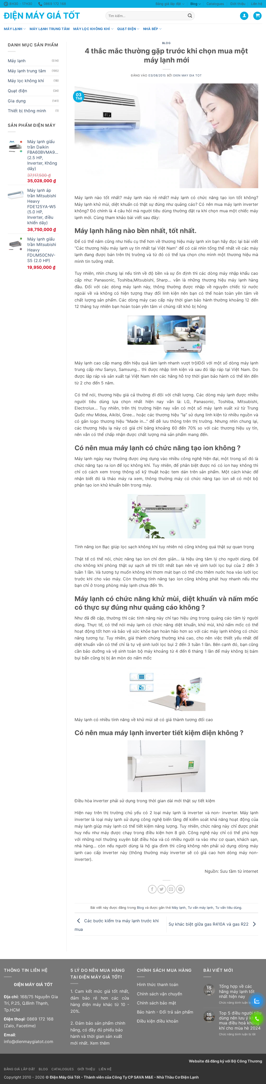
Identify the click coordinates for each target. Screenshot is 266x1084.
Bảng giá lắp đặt (168, 4)
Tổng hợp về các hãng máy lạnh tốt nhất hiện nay (237, 991)
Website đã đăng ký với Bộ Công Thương (225, 1061)
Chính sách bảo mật (156, 1002)
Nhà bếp (150, 29)
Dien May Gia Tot (187, 75)
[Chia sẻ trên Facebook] (152, 889)
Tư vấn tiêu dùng (228, 908)
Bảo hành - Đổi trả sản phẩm (165, 1012)
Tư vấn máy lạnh (200, 908)
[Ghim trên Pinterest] (180, 889)
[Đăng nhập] (244, 16)
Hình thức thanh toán (157, 984)
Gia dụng (17, 100)
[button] (257, 16)
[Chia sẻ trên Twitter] (161, 889)
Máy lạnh (13, 29)
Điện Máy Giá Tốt (42, 16)
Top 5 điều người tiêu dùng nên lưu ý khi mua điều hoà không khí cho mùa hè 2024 (240, 1021)
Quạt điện (126, 29)
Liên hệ (256, 4)
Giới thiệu (237, 4)
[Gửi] (189, 15)
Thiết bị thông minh (27, 111)
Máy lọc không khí (91, 29)
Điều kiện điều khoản (157, 1021)
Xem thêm (100, 1043)
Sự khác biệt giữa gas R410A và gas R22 (209, 924)
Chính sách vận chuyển (159, 993)
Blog (193, 4)
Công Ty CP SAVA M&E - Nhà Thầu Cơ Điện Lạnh (155, 1077)
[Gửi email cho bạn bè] (171, 889)
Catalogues (215, 4)
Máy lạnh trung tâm (50, 29)
